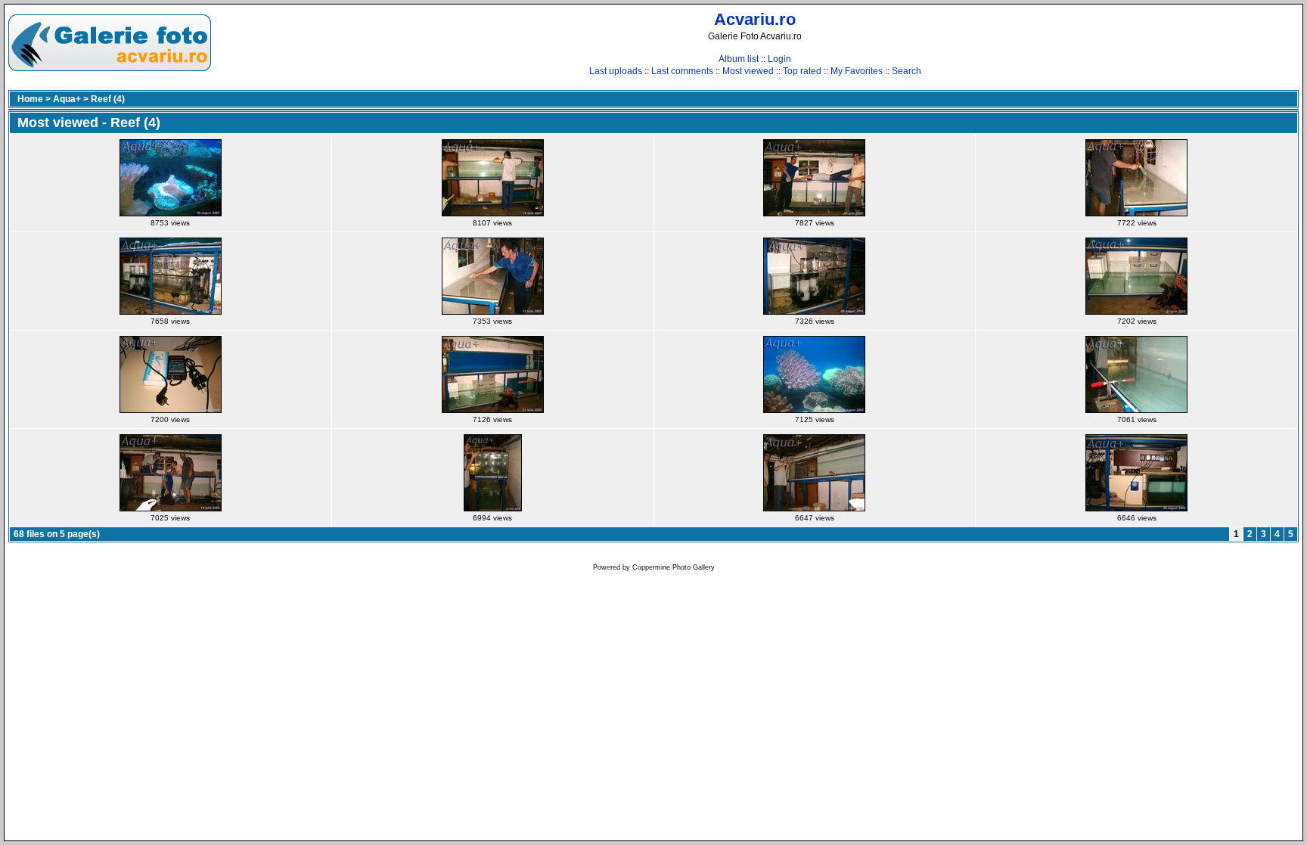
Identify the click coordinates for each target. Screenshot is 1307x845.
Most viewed (748, 71)
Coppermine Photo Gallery (673, 567)
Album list (739, 59)
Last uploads (615, 71)
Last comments (682, 71)
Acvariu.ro (755, 19)
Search (906, 71)
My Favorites (856, 71)
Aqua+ (67, 99)
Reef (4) (108, 99)
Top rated (802, 71)
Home (30, 99)
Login (779, 59)
